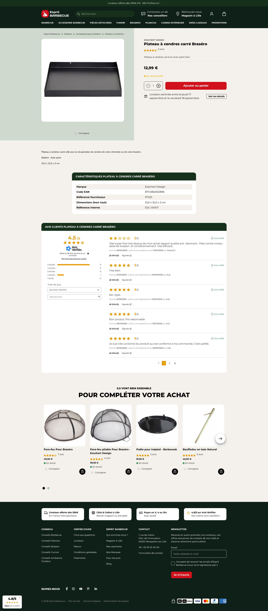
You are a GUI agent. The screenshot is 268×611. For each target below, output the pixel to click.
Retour (77, 546)
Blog (109, 563)
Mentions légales (91, 601)
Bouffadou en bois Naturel (200, 449)
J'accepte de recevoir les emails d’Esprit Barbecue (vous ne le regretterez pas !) (197, 563)
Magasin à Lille (114, 540)
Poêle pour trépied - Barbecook (156, 449)
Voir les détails (216, 96)
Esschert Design (154, 40)
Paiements (79, 558)
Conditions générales (85, 552)
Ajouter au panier (196, 85)
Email (174, 547)
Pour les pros (113, 558)
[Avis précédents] (158, 362)
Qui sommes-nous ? (117, 535)
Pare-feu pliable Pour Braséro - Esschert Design (110, 451)
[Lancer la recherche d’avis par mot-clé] (99, 296)
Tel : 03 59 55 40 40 (149, 547)
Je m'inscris (181, 574)
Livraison (78, 540)
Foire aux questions (84, 535)
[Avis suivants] (175, 363)
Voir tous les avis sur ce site (73, 259)
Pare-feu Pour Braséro (58, 449)
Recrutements (114, 546)
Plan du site (74, 601)
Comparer (83, 133)
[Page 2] (48, 488)
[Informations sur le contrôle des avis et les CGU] (88, 253)
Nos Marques (113, 552)
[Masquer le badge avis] (19, 597)
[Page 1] (43, 488)
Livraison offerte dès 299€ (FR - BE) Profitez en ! (134, 3)
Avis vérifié (219, 238)
